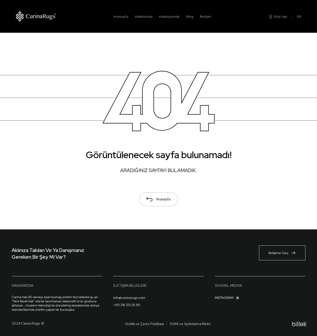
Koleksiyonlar (169, 16)
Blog (189, 16)
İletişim (205, 16)
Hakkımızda (143, 16)
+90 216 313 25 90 (126, 305)
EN (299, 16)
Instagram (224, 298)
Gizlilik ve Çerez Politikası (144, 324)
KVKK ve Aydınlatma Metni (190, 324)
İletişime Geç (278, 253)
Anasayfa (120, 16)
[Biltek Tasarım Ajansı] (299, 324)
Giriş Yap (280, 16)
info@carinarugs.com (129, 298)
